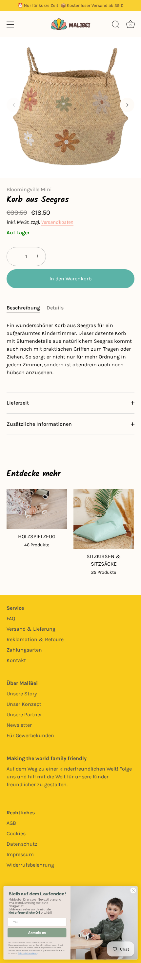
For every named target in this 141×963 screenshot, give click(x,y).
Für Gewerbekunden (30, 735)
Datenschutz (22, 844)
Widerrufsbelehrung (30, 865)
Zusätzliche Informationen (39, 424)
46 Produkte (36, 545)
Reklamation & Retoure (35, 639)
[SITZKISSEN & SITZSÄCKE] (103, 519)
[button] (14, 105)
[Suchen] (116, 25)
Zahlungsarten (24, 650)
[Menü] (10, 24)
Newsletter (19, 725)
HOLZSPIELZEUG (36, 536)
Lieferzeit (18, 403)
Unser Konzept (24, 704)
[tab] (27, 308)
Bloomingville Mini (29, 189)
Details (55, 308)
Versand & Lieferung (31, 629)
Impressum (20, 854)
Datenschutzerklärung (28, 953)
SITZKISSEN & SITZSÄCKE (104, 560)
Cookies (16, 833)
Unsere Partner (24, 714)
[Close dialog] (133, 890)
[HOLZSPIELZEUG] (37, 509)
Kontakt (16, 660)
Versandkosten (57, 222)
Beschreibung (23, 308)
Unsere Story (22, 693)
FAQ (11, 618)
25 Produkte (103, 572)
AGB (11, 823)
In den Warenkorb (70, 278)
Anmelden (37, 933)
